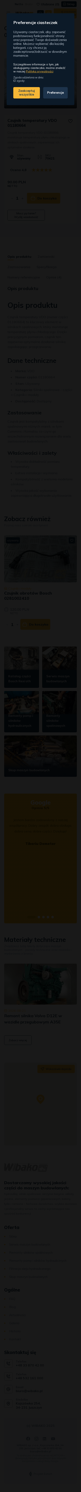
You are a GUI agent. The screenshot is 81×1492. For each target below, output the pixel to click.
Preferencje (55, 93)
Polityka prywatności (39, 71)
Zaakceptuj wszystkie (26, 92)
